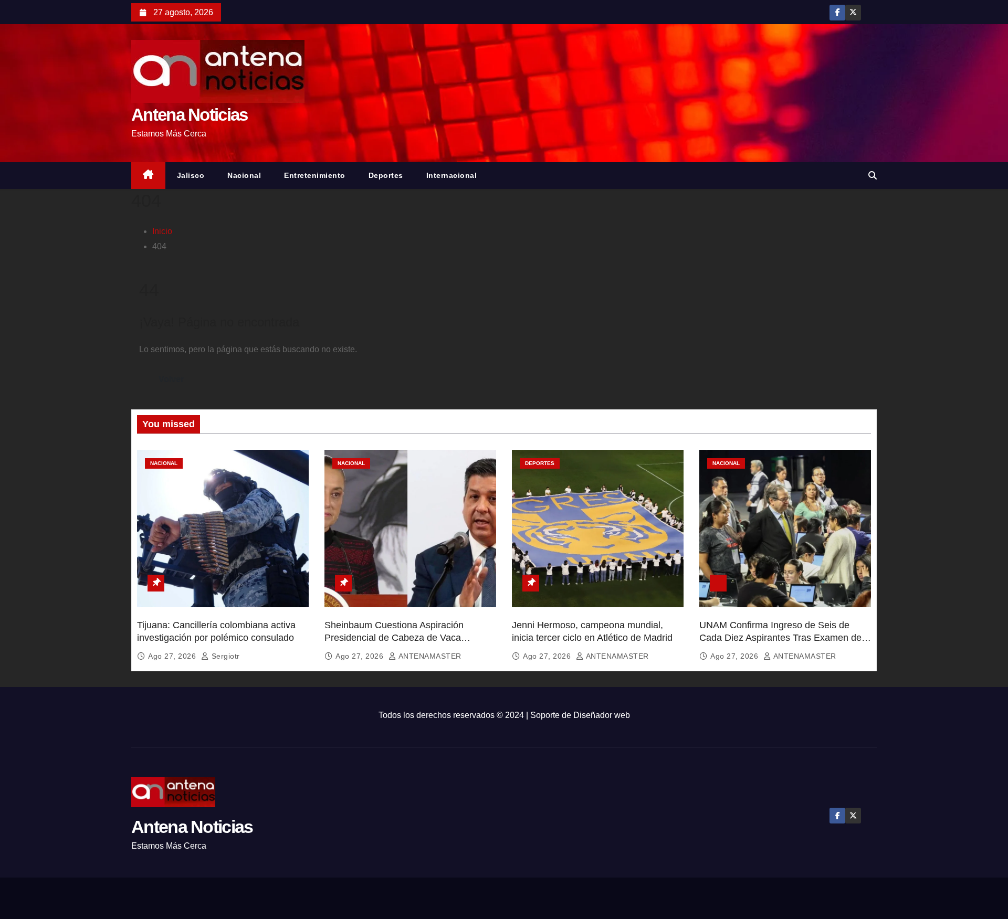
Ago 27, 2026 (173, 656)
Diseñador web (601, 715)
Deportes (386, 175)
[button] (872, 175)
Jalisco (191, 175)
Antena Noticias (189, 114)
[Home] (148, 175)
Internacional (451, 175)
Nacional (244, 175)
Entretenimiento (314, 175)
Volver (171, 379)
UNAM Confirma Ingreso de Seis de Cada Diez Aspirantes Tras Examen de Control (780, 638)
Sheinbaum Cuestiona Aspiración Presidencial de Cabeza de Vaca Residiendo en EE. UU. (394, 638)
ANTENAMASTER (428, 656)
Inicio (162, 231)
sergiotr (224, 656)
